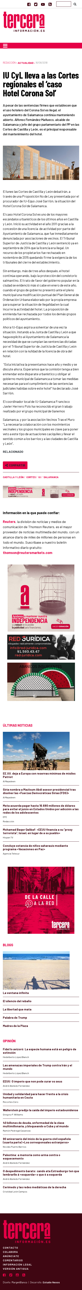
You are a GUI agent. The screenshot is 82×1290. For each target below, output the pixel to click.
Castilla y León (13, 477)
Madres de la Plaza (15, 1025)
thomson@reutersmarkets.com (27, 553)
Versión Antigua (16, 1268)
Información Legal (17, 1264)
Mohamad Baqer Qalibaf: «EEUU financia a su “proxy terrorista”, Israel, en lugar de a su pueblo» (37, 831)
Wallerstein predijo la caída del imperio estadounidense (40, 1110)
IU (39, 477)
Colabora (10, 1251)
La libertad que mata (17, 1009)
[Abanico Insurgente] (41, 689)
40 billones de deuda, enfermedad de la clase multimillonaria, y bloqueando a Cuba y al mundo (36, 1124)
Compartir (16, 465)
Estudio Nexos (51, 1282)
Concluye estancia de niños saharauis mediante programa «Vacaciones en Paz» (35, 847)
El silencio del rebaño (17, 1001)
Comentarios (13, 1260)
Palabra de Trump (15, 1017)
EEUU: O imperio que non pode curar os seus (32, 1081)
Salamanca (51, 477)
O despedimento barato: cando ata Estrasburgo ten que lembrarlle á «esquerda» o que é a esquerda (41, 1172)
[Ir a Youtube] (43, 4)
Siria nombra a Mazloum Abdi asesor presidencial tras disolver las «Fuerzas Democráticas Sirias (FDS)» (39, 791)
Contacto (10, 1247)
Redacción (9, 62)
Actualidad (26, 62)
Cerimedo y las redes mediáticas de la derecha (34, 1187)
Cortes (31, 477)
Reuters (9, 521)
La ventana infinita (16, 993)
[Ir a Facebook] (29, 4)
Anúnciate (11, 1255)
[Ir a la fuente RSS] (50, 4)
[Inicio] (24, 21)
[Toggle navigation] (5, 45)
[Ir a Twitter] (35, 4)
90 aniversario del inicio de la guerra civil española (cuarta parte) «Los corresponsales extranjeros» (37, 1140)
